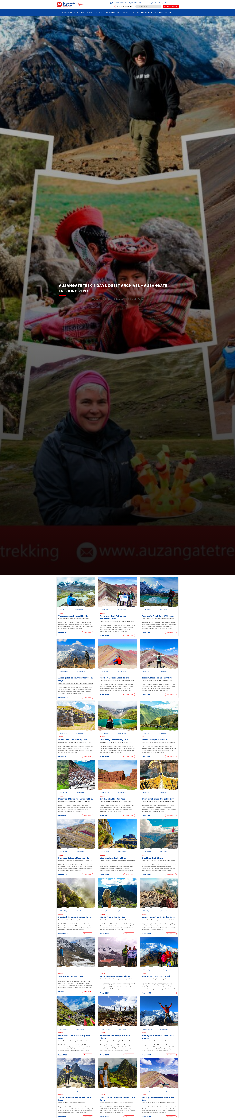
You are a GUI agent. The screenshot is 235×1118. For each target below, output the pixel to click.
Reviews (143, 3)
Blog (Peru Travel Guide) (156, 3)
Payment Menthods (170, 3)
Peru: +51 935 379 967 (118, 3)
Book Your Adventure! (170, 6)
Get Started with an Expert (117, 305)
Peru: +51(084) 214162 (131, 3)
